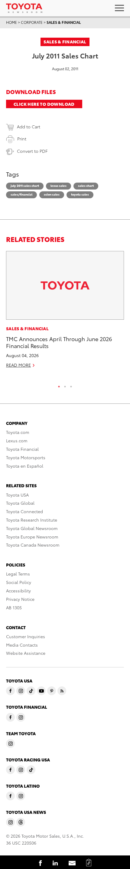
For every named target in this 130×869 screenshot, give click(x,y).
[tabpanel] (65, 312)
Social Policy (18, 582)
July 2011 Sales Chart (25, 185)
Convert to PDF (32, 151)
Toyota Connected (24, 511)
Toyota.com (17, 432)
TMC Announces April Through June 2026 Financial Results (59, 342)
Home (11, 22)
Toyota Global (20, 503)
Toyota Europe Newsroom (32, 537)
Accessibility (18, 591)
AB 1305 (14, 607)
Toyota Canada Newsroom (33, 545)
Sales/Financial (21, 194)
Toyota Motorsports (25, 457)
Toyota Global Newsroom (32, 528)
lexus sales (58, 185)
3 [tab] (71, 385)
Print (21, 139)
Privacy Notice (20, 599)
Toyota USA (17, 495)
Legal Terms (18, 574)
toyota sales (80, 194)
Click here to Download (44, 104)
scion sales (52, 194)
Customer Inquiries (25, 636)
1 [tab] (58, 385)
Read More (18, 365)
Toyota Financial (22, 449)
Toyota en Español (24, 466)
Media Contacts (22, 645)
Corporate (32, 22)
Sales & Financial (64, 22)
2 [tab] (65, 385)
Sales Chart (86, 185)
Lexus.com (17, 441)
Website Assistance (25, 653)
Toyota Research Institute (31, 520)
